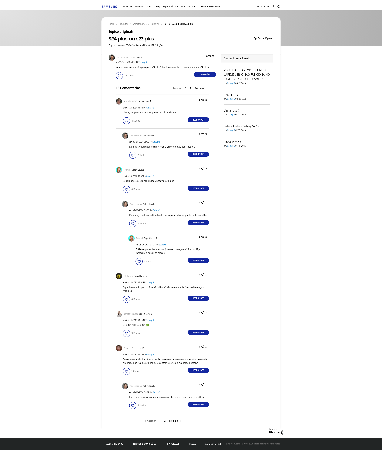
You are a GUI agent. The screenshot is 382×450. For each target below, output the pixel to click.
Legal (192, 444)
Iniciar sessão (263, 6)
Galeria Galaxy (153, 6)
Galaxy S (143, 62)
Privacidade (173, 444)
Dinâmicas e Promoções (210, 6)
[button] (211, 56)
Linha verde (231, 142)
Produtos (139, 6)
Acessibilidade (114, 444)
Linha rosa (230, 110)
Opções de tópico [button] (263, 38)
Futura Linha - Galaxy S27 (240, 126)
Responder (198, 120)
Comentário (205, 74)
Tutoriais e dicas (188, 6)
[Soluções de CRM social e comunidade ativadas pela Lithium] (276, 431)
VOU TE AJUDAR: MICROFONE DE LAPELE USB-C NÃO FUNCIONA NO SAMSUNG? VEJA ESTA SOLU (247, 74)
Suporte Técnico (170, 6)
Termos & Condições (144, 444)
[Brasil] (109, 6)
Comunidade (126, 6)
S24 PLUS (230, 95)
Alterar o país (213, 444)
